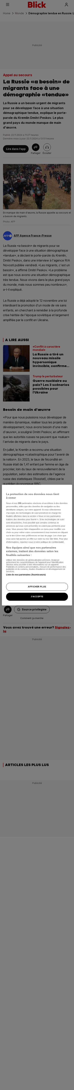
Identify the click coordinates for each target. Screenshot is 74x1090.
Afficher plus (37, 586)
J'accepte (37, 596)
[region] (37, 545)
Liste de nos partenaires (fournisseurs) (26, 574)
